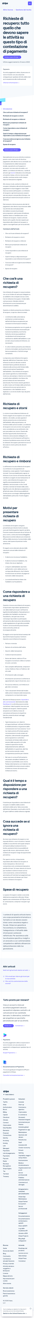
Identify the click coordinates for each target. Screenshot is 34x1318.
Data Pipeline (7, 1128)
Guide (5, 1248)
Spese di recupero (9, 144)
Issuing (5, 1143)
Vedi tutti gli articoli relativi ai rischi (15, 970)
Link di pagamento (9, 1153)
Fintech (21, 1150)
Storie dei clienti (8, 1251)
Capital (5, 1115)
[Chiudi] (30, 1309)
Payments (6, 1156)
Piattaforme (22, 1140)
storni (13, 173)
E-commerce (23, 1115)
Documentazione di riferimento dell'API (24, 1221)
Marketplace (23, 1132)
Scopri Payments (9, 1053)
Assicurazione (23, 1160)
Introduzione (7, 109)
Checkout (6, 1117)
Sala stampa (23, 1256)
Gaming (21, 1153)
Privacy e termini (8, 1263)
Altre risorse (8, 10)
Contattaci (19, 1026)
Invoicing (6, 1140)
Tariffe (5, 1102)
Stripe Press (23, 1258)
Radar (5, 1161)
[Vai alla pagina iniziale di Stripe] (5, 1091)
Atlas (4, 1104)
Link (4, 1146)
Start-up (21, 1104)
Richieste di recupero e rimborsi (14, 119)
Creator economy (24, 1148)
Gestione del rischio (23, 10)
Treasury (6, 1176)
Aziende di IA (23, 1145)
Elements (6, 1130)
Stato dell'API (23, 1226)
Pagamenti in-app (24, 1130)
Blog (4, 1253)
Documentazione (24, 1216)
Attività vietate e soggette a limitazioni (8, 1268)
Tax (4, 1171)
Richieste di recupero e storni (13, 116)
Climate (5, 1120)
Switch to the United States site (14, 1313)
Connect (6, 1122)
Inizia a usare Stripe (11, 57)
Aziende (21, 1102)
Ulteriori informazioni (10, 83)
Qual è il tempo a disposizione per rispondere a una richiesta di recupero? (16, 134)
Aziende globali (24, 1127)
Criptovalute (7, 1125)
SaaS (20, 1142)
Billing (5, 1112)
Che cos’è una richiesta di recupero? (15, 112)
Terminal (6, 1174)
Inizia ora (8, 1026)
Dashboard (7, 704)
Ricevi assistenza (8, 1291)
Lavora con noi (23, 1253)
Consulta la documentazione (13, 1075)
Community (7, 1256)
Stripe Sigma (7, 1168)
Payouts (5, 1158)
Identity (5, 1138)
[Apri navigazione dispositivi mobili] (30, 3)
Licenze (5, 1273)
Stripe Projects (23, 1236)
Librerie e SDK (23, 1233)
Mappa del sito (8, 1276)
